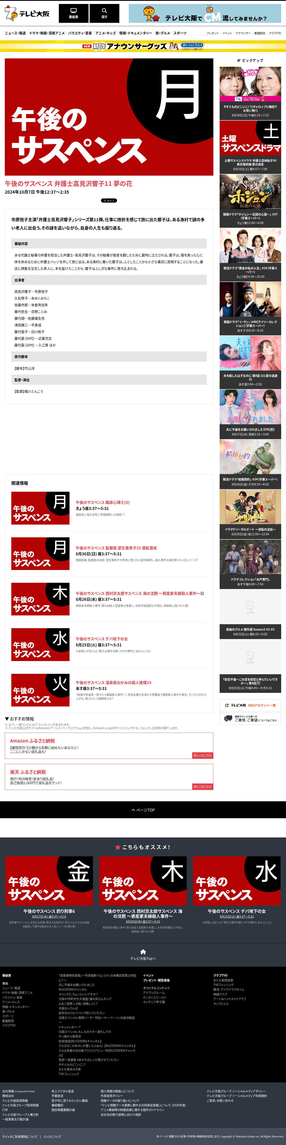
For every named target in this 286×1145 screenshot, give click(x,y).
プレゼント (213, 33)
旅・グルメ (8, 1011)
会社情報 (18, 1091)
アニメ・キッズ (10, 1002)
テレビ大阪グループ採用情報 (20, 1105)
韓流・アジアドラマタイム (228, 989)
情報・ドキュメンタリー (16, 1007)
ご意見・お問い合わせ (220, 1100)
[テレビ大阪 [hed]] (27, 13)
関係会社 (8, 1096)
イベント (227, 33)
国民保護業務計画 (63, 1110)
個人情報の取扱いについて (118, 1091)
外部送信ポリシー (112, 1096)
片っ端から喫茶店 (70, 1036)
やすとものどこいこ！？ (72, 1064)
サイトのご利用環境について (20, 1136)
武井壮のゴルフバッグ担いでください (81, 1013)
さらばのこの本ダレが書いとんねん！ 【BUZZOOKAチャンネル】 (97, 1045)
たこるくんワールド (154, 997)
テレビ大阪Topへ (143, 958)
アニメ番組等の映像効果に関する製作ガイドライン (132, 1110)
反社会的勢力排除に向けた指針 (121, 1114)
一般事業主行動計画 (15, 1119)
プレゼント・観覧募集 (156, 980)
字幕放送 (57, 1096)
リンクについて (52, 1136)
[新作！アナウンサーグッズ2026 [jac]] (143, 46)
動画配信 (259, 33)
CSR (5, 1110)
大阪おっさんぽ (68, 1008)
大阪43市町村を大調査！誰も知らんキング (85, 999)
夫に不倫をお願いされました (77, 985)
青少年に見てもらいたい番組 (70, 1100)
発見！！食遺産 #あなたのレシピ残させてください (89, 1060)
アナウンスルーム (154, 992)
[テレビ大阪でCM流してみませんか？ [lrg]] (205, 21)
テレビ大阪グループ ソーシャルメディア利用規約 (237, 1096)
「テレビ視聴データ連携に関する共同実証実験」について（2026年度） (144, 1105)
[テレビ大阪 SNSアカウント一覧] (250, 710)
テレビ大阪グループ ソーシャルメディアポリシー (236, 1091)
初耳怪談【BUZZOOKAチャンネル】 (80, 1041)
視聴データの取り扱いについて (120, 1100)
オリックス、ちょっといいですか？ (78, 994)
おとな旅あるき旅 (70, 1069)
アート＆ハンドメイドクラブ (229, 999)
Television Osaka (245, 1136)
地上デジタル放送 (63, 1091)
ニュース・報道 (11, 988)
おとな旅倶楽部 (223, 980)
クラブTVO (275, 33)
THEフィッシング (69, 1074)
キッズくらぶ (220, 1003)
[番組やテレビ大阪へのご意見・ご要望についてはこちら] (250, 723)
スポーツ (7, 1016)
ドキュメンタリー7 (70, 1027)
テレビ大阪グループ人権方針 (20, 1114)
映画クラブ (220, 994)
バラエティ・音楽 (12, 997)
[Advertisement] (109, 438)
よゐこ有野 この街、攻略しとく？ (78, 1003)
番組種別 (57, 1105)
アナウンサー (243, 33)
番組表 (6, 975)
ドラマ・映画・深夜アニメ (17, 992)
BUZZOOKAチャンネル (73, 989)
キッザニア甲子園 (154, 1002)
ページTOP (145, 810)
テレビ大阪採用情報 (15, 1100)
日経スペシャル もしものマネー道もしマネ (85, 1031)
